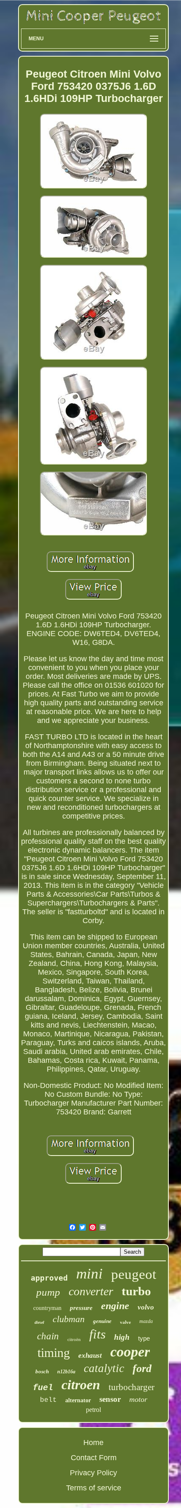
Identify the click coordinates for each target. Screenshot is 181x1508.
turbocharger (131, 1387)
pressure (81, 1307)
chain (48, 1336)
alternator (78, 1400)
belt (48, 1400)
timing (53, 1352)
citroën (74, 1339)
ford (142, 1368)
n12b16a (66, 1372)
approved (49, 1277)
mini (89, 1273)
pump (48, 1292)
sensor (110, 1399)
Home (93, 1442)
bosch (42, 1371)
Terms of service (93, 1488)
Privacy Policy (93, 1473)
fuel (43, 1388)
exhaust (90, 1355)
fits (97, 1334)
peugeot (133, 1274)
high (122, 1337)
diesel (39, 1322)
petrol (93, 1409)
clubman (69, 1319)
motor (138, 1399)
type (144, 1338)
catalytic (104, 1368)
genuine (102, 1321)
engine (115, 1305)
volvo (146, 1307)
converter (91, 1291)
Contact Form (94, 1457)
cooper (130, 1351)
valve (125, 1322)
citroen (80, 1384)
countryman (47, 1308)
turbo (136, 1291)
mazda (146, 1321)
